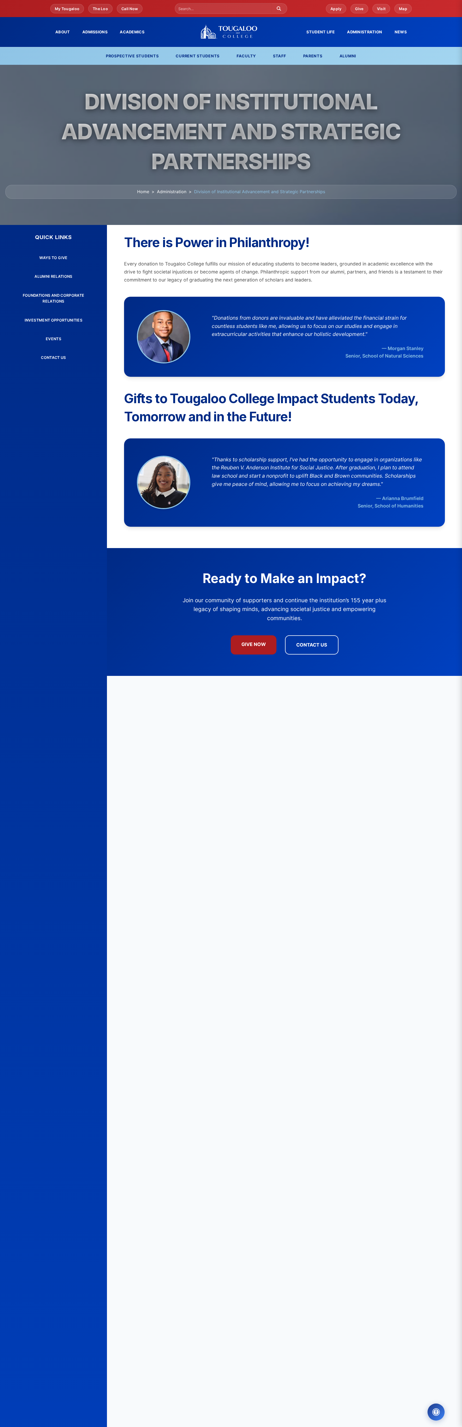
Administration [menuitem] (364, 32)
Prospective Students (132, 56)
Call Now (129, 8)
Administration (171, 191)
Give (359, 8)
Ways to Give (53, 257)
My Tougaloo (67, 8)
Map (403, 8)
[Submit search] (279, 8)
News (401, 32)
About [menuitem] (62, 32)
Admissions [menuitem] (94, 32)
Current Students (198, 56)
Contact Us (53, 357)
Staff (279, 56)
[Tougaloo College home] (231, 32)
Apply (335, 8)
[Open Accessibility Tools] (436, 1412)
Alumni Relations (53, 276)
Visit (381, 8)
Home (143, 191)
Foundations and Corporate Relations (53, 298)
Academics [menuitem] (132, 32)
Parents (312, 56)
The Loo (100, 8)
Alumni (348, 56)
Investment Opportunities (53, 320)
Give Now (253, 644)
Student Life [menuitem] (320, 32)
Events (53, 338)
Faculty (246, 56)
